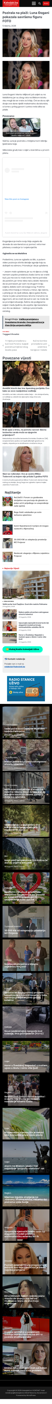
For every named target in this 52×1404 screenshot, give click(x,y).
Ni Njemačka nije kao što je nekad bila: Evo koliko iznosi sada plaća (24, 1134)
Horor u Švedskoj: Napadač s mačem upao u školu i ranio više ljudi (32, 637)
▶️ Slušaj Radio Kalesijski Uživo (22, 649)
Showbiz (6, 331)
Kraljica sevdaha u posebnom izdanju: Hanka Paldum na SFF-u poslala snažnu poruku (23, 1334)
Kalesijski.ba (11, 2)
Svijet (7, 1061)
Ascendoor (41, 1393)
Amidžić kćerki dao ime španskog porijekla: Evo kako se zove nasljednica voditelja (26, 389)
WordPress (31, 1395)
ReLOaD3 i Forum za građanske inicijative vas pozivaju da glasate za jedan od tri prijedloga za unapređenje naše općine (24, 895)
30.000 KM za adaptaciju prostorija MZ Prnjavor (24, 932)
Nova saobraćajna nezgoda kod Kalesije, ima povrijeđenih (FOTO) (24, 1032)
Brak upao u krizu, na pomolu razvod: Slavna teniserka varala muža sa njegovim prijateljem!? (24, 432)
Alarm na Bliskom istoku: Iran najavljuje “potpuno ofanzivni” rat (24, 1167)
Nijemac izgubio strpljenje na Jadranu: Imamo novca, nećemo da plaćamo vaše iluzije (25, 1199)
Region (7, 1092)
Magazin (8, 1227)
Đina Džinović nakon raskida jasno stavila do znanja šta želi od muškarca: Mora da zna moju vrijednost (24, 1299)
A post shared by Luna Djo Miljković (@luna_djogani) (26, 233)
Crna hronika (9, 601)
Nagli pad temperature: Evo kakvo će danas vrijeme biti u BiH (25, 861)
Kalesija (8, 888)
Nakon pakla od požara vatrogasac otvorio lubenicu (34, 613)
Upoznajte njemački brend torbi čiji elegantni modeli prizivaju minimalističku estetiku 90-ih (34, 625)
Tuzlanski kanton (12, 926)
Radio (46, 3)
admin (22, 735)
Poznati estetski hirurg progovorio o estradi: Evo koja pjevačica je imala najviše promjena (25, 1267)
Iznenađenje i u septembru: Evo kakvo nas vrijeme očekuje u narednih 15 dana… (22, 827)
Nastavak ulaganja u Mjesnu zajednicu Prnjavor (21, 965)
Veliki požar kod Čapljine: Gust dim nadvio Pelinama (25, 604)
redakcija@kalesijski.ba (14, 667)
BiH (5, 820)
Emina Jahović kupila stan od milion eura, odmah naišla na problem (25, 1369)
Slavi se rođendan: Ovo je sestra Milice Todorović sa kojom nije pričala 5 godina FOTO (25, 475)
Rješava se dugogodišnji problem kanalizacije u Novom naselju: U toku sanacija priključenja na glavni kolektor (25, 996)
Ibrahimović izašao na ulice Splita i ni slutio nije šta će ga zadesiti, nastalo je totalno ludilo (24, 1099)
